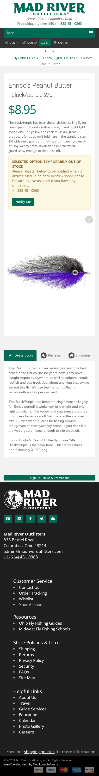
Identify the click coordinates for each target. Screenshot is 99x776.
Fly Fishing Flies (24, 58)
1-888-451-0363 (69, 23)
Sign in (14, 42)
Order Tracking (33, 593)
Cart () (63, 42)
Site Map (27, 677)
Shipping (83, 355)
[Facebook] (30, 519)
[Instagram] (19, 519)
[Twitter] (41, 519)
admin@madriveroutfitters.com (33, 551)
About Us (27, 697)
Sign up (32, 42)
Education (28, 714)
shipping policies (39, 751)
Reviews (54, 355)
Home (49, 51)
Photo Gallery (31, 726)
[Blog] (53, 519)
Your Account (31, 604)
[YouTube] (8, 519)
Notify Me (23, 201)
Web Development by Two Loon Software (31, 764)
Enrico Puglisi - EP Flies (59, 58)
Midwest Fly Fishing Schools (44, 629)
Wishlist (26, 599)
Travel (24, 703)
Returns (26, 654)
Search (45, 42)
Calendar (27, 720)
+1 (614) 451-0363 (21, 557)
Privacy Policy (31, 660)
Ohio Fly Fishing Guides (40, 623)
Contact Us (29, 587)
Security (26, 666)
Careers (26, 732)
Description (23, 355)
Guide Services (32, 709)
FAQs (24, 672)
